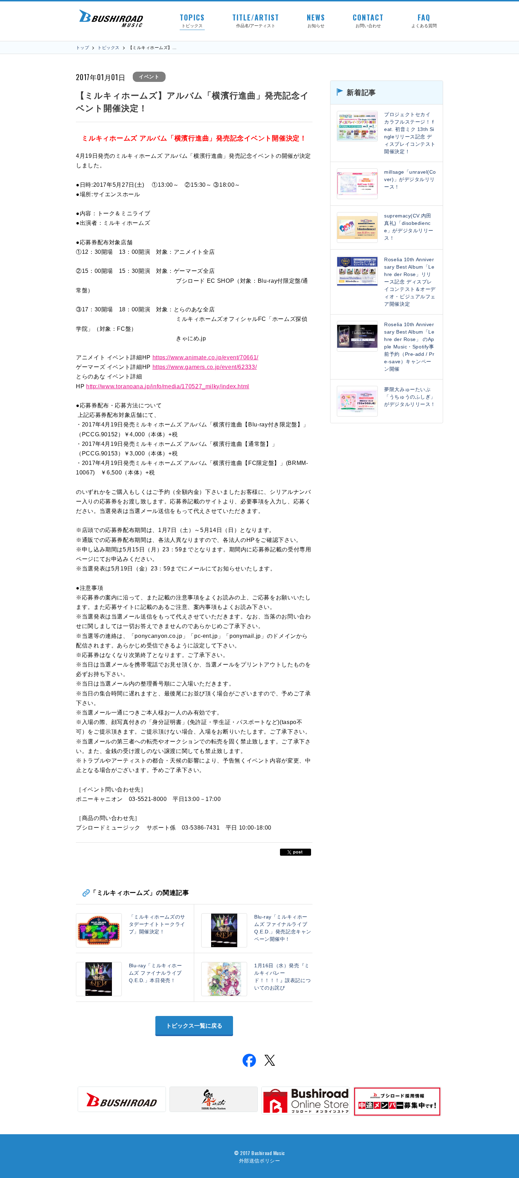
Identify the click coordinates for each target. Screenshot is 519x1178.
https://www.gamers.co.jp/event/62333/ (205, 367)
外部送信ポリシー (259, 1160)
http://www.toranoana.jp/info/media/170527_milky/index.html (167, 386)
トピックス (108, 47)
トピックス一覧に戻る (194, 1026)
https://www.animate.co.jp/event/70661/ (205, 357)
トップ (82, 47)
